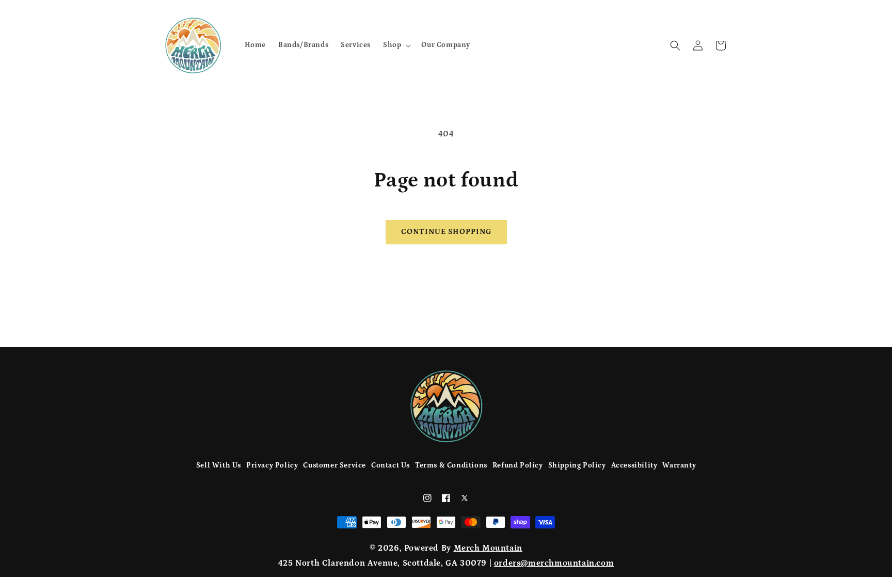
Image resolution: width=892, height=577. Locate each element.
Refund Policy (517, 465)
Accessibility (634, 465)
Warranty (679, 465)
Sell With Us (218, 465)
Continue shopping (446, 231)
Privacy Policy (272, 465)
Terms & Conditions (451, 465)
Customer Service (334, 465)
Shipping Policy (577, 465)
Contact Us (390, 465)
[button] (396, 45)
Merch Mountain (488, 548)
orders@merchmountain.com (554, 563)
